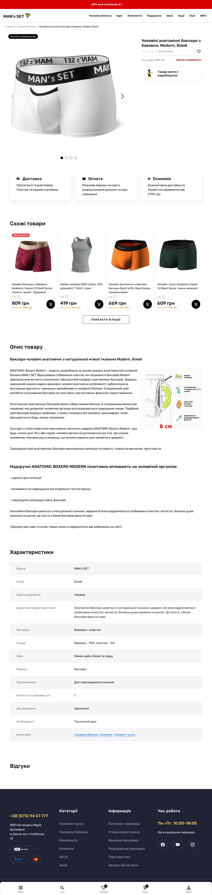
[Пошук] (62, 887)
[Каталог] (20, 887)
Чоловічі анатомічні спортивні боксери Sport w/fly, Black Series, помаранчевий (130, 288)
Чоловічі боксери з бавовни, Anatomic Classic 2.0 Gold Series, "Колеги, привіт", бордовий (32, 288)
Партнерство (119, 857)
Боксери (106, 734)
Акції (63, 865)
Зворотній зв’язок (123, 865)
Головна (9, 26)
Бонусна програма (123, 840)
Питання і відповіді (124, 824)
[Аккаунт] (189, 887)
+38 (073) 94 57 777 (28, 816)
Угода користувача (124, 832)
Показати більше (106, 319)
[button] (203, 16)
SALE (63, 857)
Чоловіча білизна (26, 26)
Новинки (66, 849)
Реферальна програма (126, 849)
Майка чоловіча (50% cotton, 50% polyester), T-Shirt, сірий (81, 286)
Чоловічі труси (124, 734)
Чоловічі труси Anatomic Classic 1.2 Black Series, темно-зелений (177, 286)
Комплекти (68, 840)
